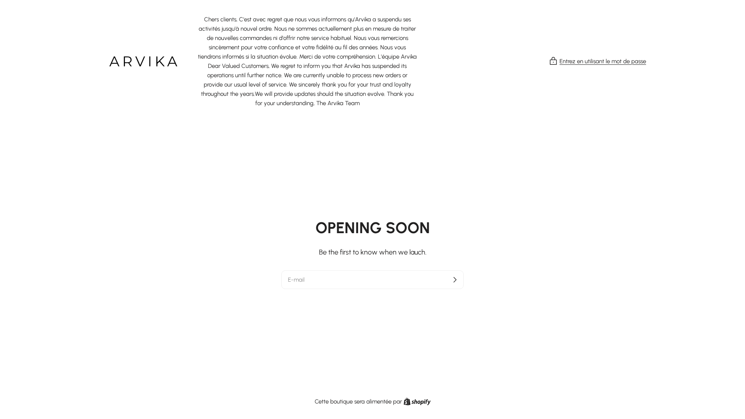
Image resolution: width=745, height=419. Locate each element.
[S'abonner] (455, 280)
